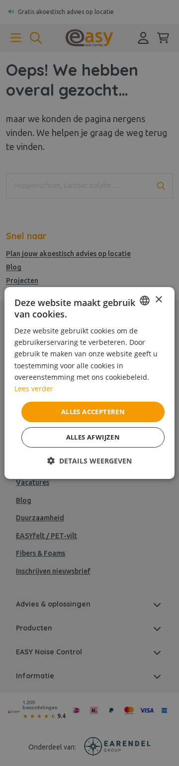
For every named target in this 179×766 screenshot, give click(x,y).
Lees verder (33, 388)
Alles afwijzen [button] (93, 437)
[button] (89, 460)
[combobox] (145, 301)
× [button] (158, 300)
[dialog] (89, 383)
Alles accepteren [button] (93, 411)
